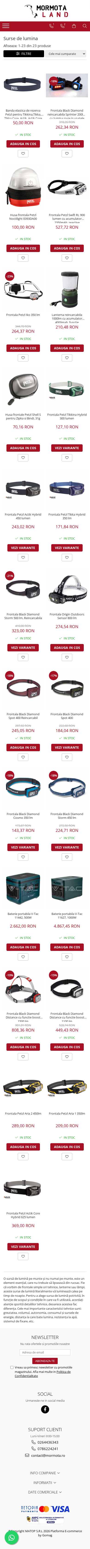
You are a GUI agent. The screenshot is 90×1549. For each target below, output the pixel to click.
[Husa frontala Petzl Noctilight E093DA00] (23, 187)
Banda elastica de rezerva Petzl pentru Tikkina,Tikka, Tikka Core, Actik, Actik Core (23, 114)
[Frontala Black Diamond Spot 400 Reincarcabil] (23, 689)
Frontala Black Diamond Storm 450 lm (67, 816)
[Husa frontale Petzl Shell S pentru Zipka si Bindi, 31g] (23, 389)
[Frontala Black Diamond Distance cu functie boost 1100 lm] (67, 988)
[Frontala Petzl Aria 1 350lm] (67, 1088)
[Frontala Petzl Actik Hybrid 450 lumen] (23, 489)
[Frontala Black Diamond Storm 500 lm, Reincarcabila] (23, 589)
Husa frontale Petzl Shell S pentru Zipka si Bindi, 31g (23, 417)
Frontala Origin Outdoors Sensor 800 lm (67, 616)
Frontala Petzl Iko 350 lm (23, 315)
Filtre (25, 53)
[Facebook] (45, 1409)
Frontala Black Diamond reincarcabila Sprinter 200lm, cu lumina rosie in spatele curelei (67, 114)
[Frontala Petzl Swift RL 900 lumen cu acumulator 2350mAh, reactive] (67, 187)
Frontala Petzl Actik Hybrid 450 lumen (23, 516)
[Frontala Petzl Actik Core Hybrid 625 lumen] (23, 1188)
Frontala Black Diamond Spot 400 (67, 716)
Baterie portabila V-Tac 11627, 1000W (66, 916)
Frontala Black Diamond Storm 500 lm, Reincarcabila (23, 616)
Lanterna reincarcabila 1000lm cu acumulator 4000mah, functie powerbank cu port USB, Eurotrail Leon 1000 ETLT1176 (67, 318)
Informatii (43, 1482)
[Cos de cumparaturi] (74, 26)
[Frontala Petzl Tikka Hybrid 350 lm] (67, 489)
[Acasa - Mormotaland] (45, 10)
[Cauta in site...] (85, 26)
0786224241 (47, 1448)
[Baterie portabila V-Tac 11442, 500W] (23, 889)
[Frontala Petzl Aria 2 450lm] (23, 1088)
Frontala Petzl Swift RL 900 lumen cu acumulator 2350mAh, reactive (67, 218)
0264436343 (47, 1442)
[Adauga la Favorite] (23, 153)
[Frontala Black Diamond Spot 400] (67, 689)
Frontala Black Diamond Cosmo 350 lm (23, 816)
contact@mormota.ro (47, 1455)
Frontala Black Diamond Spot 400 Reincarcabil (23, 716)
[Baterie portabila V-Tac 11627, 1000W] (67, 889)
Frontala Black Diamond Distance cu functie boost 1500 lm (23, 1017)
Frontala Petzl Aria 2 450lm (23, 1114)
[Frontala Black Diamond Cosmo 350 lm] (23, 789)
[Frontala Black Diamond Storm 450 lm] (67, 789)
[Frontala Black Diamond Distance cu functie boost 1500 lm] (23, 988)
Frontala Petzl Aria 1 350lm (67, 1114)
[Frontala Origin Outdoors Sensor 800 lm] (67, 589)
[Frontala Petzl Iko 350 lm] (23, 290)
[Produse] (6, 27)
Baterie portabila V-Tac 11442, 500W (23, 916)
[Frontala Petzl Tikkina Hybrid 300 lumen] (67, 389)
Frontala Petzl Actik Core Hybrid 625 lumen (23, 1215)
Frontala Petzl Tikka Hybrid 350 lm (66, 516)
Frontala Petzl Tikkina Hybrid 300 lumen (67, 417)
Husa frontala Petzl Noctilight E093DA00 (23, 217)
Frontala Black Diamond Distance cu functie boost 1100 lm (67, 1017)
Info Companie (43, 1473)
